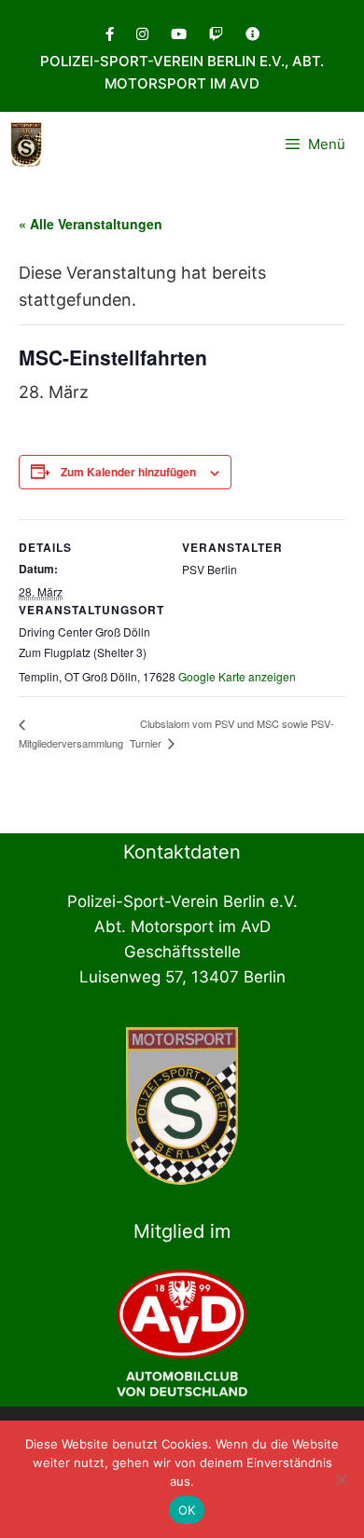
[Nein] (340, 1479)
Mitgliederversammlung (71, 742)
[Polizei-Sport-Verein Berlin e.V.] (26, 144)
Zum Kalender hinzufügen (128, 471)
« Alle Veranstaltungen (90, 223)
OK (187, 1510)
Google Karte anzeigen (237, 676)
